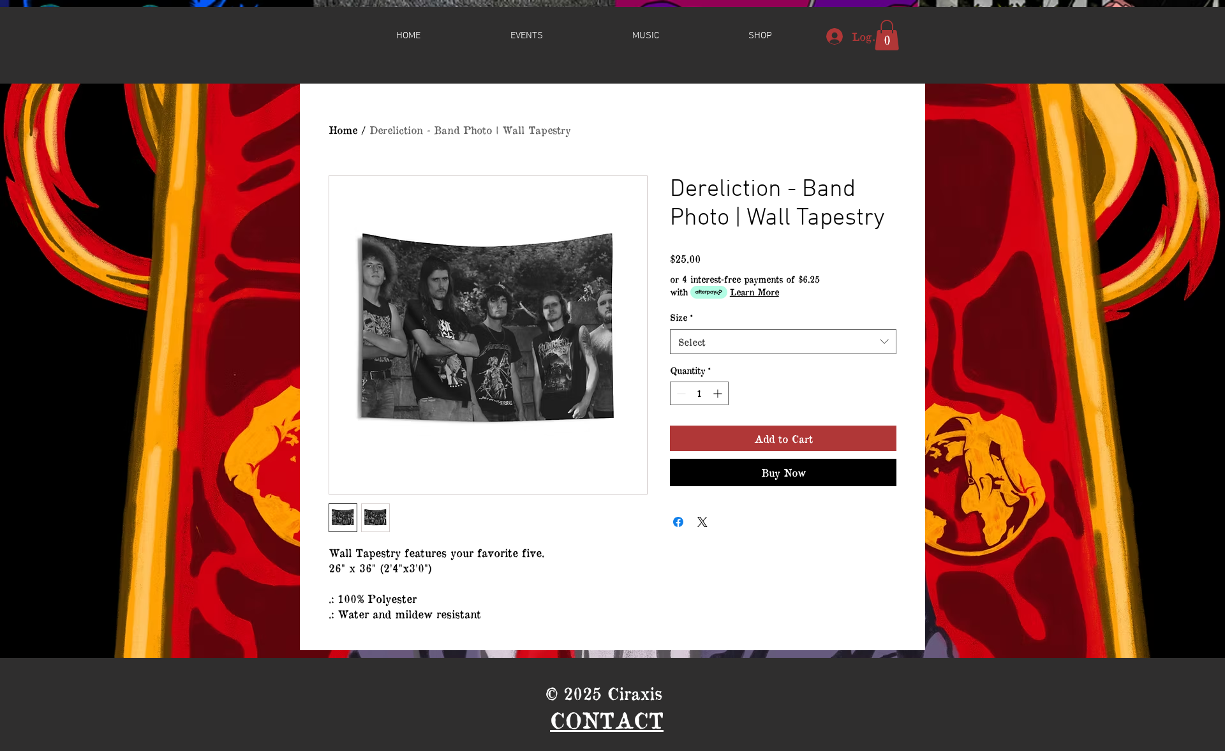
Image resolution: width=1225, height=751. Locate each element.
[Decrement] (680, 393)
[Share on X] (702, 522)
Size (681, 317)
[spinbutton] (699, 393)
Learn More (754, 291)
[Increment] (719, 393)
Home (343, 129)
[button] (760, 35)
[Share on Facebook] (678, 522)
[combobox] (783, 341)
